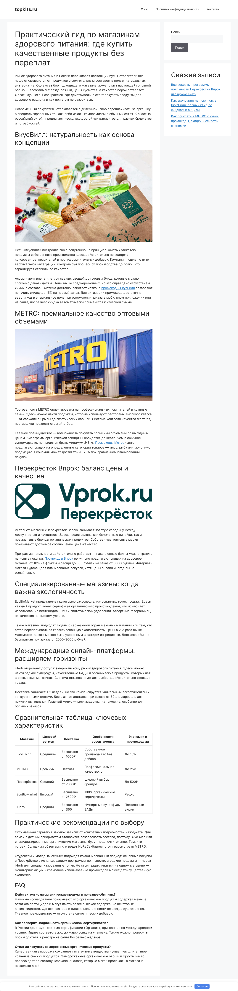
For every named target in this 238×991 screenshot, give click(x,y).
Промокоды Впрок (59, 558)
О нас (144, 9)
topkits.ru (26, 9)
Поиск (175, 32)
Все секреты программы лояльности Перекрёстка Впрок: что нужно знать (196, 89)
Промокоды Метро (109, 442)
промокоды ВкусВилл (118, 288)
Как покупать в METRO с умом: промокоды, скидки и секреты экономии (195, 121)
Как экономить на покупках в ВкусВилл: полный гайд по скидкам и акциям (193, 105)
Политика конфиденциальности (177, 9)
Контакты (213, 9)
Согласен (202, 986)
